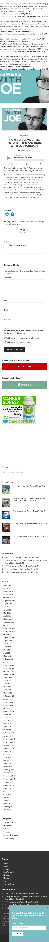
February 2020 (8, 696)
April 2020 (7, 690)
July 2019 (6, 717)
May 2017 (7, 797)
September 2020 (9, 674)
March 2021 (7, 656)
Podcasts (24, 135)
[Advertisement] (19, 445)
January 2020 (8, 699)
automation (31, 221)
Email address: (17, 924)
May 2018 (7, 760)
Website (7, 319)
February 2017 (8, 806)
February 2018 (8, 770)
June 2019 (7, 720)
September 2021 (9, 637)
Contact (6, 869)
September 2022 (9, 600)
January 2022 (8, 625)
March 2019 (7, 730)
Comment (8, 278)
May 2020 (7, 687)
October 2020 (8, 671)
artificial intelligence (19, 221)
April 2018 (7, 763)
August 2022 (8, 604)
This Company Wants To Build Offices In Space (22, 572)
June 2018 (7, 757)
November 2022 (9, 594)
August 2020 (8, 677)
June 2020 (7, 683)
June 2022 (7, 610)
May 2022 (7, 613)
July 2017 (6, 791)
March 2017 (7, 803)
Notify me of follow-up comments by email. (22, 338)
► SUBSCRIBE (24, 367)
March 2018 (7, 766)
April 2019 (7, 726)
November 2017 (9, 779)
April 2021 (7, 653)
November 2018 (9, 742)
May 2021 (7, 650)
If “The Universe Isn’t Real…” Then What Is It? (21, 566)
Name (6, 301)
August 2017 (8, 788)
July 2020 (6, 680)
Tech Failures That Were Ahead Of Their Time (21, 557)
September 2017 (9, 785)
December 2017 (9, 776)
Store (5, 881)
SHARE (25, 232)
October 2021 (8, 634)
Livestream (7, 875)
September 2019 (9, 711)
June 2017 (7, 794)
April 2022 (7, 616)
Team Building (8, 884)
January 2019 (8, 736)
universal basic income (12, 224)
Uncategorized (8, 838)
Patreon (6, 829)
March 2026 (7, 585)
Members (6, 878)
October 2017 (8, 782)
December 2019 (9, 702)
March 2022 (7, 619)
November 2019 (9, 705)
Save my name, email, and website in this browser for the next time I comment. (23, 331)
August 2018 (8, 751)
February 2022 (8, 622)
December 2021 (9, 628)
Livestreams (7, 826)
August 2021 (8, 640)
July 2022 (6, 607)
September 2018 (9, 748)
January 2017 (8, 809)
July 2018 (6, 754)
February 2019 (8, 733)
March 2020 (7, 693)
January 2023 (8, 588)
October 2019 (8, 708)
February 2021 (8, 659)
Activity (5, 866)
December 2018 (9, 739)
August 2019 (8, 714)
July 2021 (6, 643)
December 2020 (9, 665)
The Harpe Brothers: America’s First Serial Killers (22, 569)
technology (40, 221)
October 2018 (8, 745)
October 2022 (8, 597)
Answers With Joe (9, 822)
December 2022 (9, 591)
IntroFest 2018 (8, 872)
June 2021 (7, 647)
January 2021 (8, 662)
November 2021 (9, 631)
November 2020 (9, 668)
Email (6, 310)
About (5, 863)
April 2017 (7, 800)
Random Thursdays (10, 835)
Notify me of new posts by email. (18, 342)
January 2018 (8, 773)
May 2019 (7, 723)
